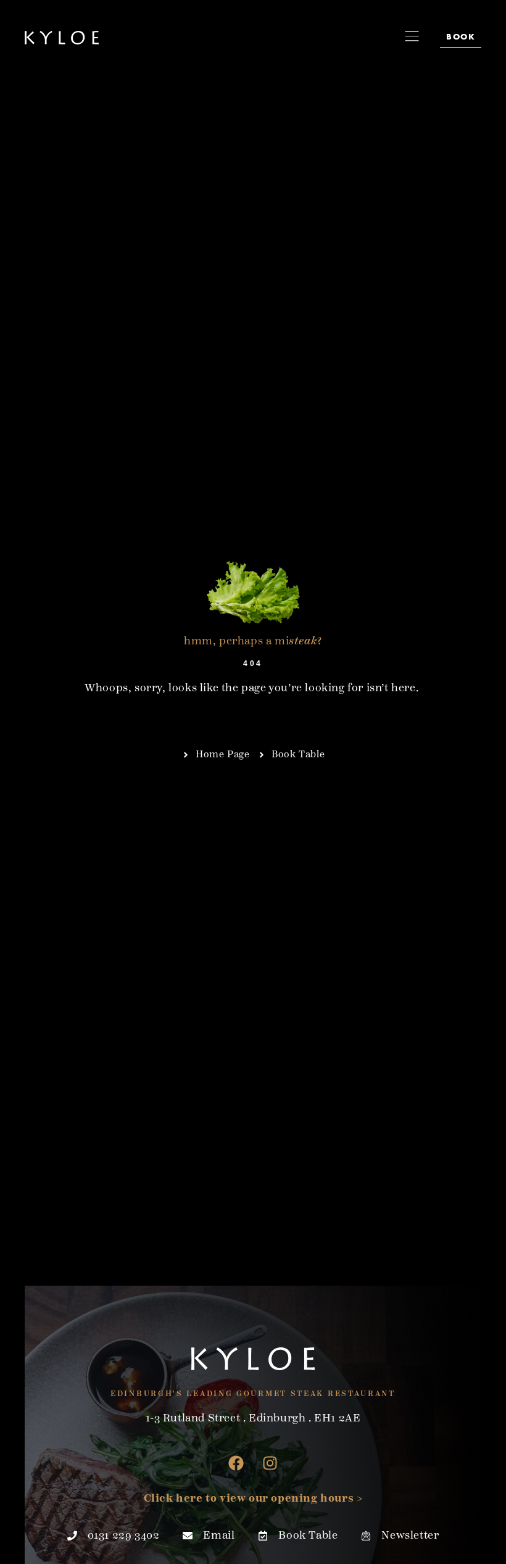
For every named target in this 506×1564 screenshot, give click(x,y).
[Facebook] (236, 1462)
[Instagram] (270, 1462)
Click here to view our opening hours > (253, 1498)
